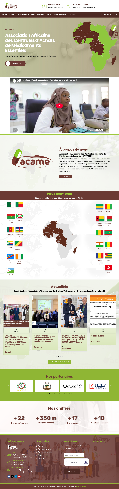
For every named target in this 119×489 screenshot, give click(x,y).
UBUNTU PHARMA (60, 14)
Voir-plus (17, 63)
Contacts (72, 14)
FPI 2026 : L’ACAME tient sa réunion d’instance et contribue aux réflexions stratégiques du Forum (15, 338)
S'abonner (72, 471)
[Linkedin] (15, 476)
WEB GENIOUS (81, 486)
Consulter (9, 347)
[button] (56, 356)
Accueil (4, 14)
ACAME (11, 14)
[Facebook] (8, 476)
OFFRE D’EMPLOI (68, 336)
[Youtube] (19, 476)
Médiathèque (23, 14)
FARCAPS (40, 14)
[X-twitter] (12, 476)
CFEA (33, 14)
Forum (49, 14)
